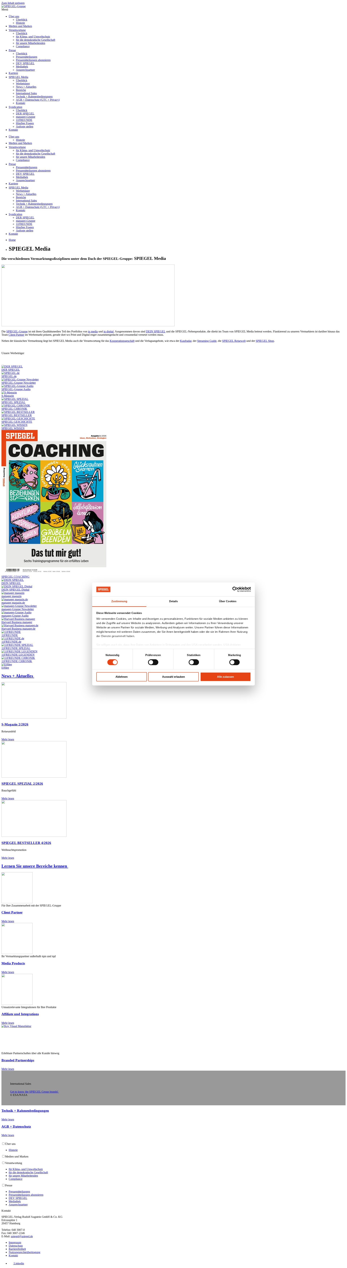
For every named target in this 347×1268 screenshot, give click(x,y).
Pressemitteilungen (26, 56)
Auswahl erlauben (173, 676)
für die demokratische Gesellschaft (35, 39)
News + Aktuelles (26, 86)
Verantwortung (17, 30)
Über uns (14, 16)
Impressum (15, 1242)
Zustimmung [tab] (119, 601)
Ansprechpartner (25, 69)
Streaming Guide (207, 340)
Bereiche (21, 90)
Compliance (23, 46)
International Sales (26, 93)
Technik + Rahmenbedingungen (34, 96)
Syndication (15, 107)
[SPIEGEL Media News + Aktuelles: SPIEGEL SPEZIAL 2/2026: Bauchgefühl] (34, 776)
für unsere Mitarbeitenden (30, 43)
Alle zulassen (225, 676)
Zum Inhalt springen (13, 3)
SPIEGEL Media (18, 77)
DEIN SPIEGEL (155, 331)
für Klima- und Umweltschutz (33, 36)
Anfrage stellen (24, 126)
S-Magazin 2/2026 (14, 724)
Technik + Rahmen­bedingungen (25, 1111)
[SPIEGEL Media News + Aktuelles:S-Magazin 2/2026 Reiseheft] (34, 717)
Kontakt (20, 103)
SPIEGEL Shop (265, 340)
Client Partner (16, 334)
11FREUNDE (24, 120)
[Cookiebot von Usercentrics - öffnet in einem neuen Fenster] (235, 589)
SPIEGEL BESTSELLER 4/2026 (26, 843)
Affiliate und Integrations (20, 1014)
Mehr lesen (7, 739)
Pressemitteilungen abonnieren (33, 60)
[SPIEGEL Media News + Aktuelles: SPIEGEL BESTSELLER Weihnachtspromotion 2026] (34, 835)
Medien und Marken (20, 26)
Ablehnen (121, 676)
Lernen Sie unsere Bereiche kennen (34, 866)
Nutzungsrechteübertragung (24, 1252)
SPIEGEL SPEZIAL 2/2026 (22, 784)
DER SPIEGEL (25, 113)
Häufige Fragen (25, 123)
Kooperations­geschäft (122, 340)
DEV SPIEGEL (25, 63)
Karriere (13, 73)
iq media (93, 331)
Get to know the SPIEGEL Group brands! (34, 1091)
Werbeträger (23, 83)
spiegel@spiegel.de (22, 1236)
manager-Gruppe (25, 116)
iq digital (108, 331)
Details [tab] (173, 601)
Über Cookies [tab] (227, 601)
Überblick (21, 19)
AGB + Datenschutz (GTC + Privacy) (38, 99)
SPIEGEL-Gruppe (17, 331)
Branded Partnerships (17, 1060)
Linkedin (18, 1263)
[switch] (153, 662)
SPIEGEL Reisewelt (234, 340)
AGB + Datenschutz (16, 1126)
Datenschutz (16, 1245)
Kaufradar (185, 340)
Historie (20, 22)
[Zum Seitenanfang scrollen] (3, 1140)
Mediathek (22, 66)
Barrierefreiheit (17, 1248)
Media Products (13, 963)
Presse (12, 50)
